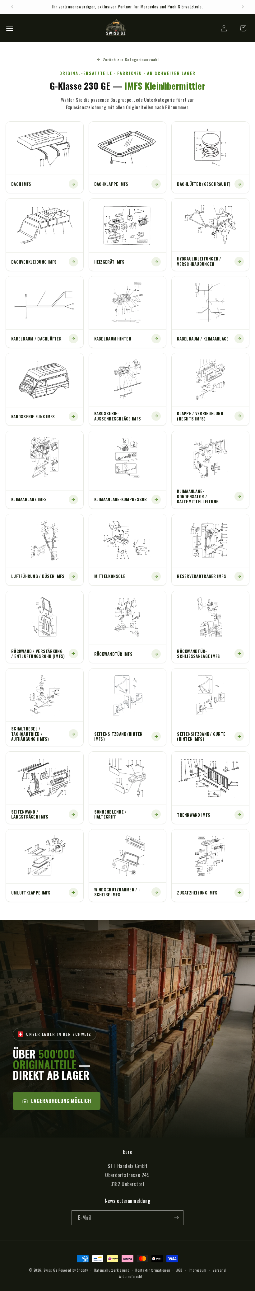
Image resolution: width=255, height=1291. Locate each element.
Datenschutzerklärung (111, 1270)
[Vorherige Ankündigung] (12, 7)
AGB (179, 1270)
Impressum (197, 1270)
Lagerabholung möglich (61, 1101)
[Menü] (9, 28)
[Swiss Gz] (116, 28)
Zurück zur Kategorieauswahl (131, 59)
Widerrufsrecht (130, 1276)
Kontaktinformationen (152, 1270)
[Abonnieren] (176, 1217)
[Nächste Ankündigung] (243, 7)
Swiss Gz (51, 1270)
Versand (219, 1270)
